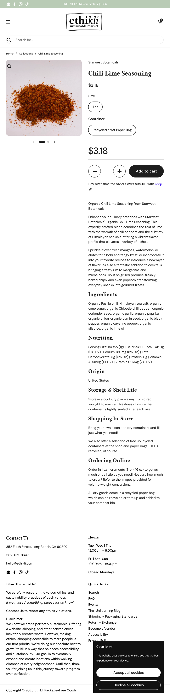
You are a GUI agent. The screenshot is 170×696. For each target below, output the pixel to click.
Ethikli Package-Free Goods (55, 690)
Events (93, 604)
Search (93, 592)
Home (9, 53)
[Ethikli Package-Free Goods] (84, 21)
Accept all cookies (128, 672)
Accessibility (98, 634)
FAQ (91, 598)
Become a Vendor (101, 628)
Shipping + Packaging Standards (112, 616)
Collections (26, 53)
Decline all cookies (128, 685)
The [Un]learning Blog (104, 610)
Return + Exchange (102, 622)
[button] (159, 22)
